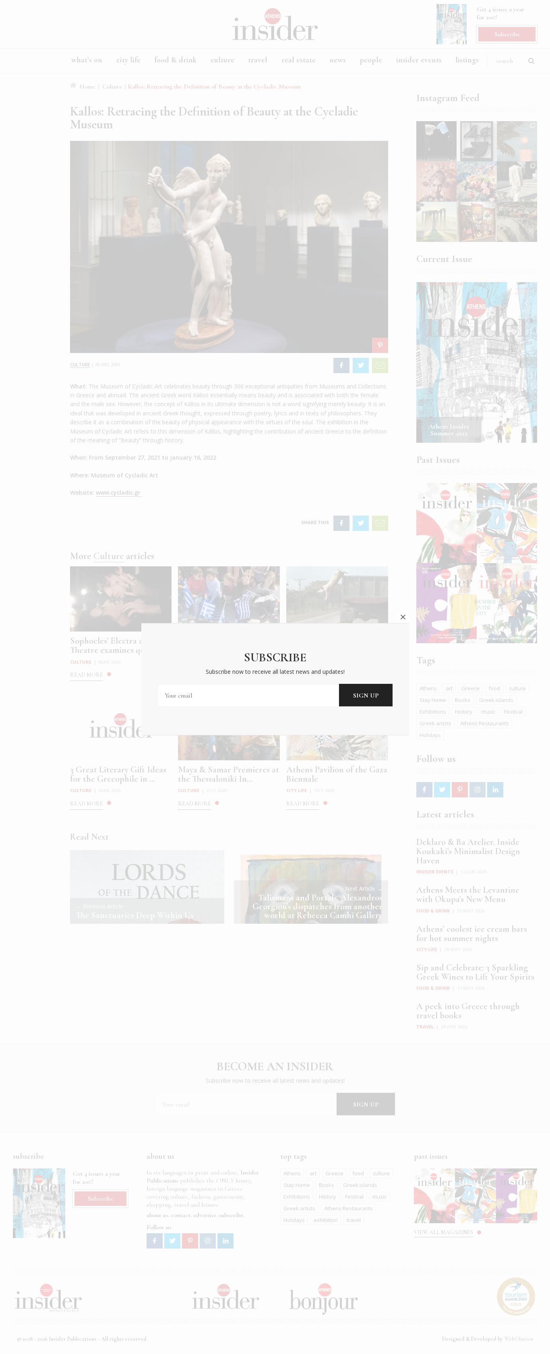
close (403, 617)
